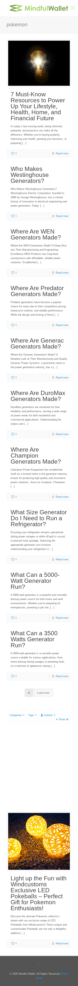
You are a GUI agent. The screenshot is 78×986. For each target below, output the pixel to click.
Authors (48, 715)
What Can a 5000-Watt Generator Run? (35, 580)
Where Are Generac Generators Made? (37, 343)
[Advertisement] (39, 771)
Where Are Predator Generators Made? (37, 291)
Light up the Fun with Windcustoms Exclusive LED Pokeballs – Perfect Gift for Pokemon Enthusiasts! (39, 893)
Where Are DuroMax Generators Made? (38, 396)
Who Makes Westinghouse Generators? (30, 174)
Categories (16, 715)
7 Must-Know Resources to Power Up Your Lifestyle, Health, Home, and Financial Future (38, 106)
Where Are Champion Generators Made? (36, 455)
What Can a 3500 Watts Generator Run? (34, 639)
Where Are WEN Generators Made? (36, 234)
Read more (62, 153)
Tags (31, 715)
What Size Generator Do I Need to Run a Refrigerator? (39, 518)
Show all (63, 719)
